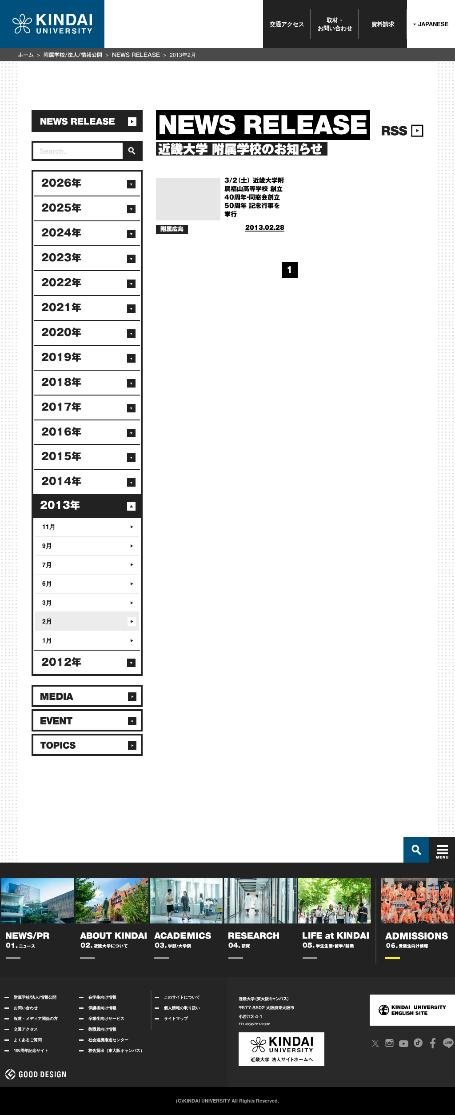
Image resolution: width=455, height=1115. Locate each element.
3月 (47, 602)
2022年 (61, 283)
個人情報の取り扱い (182, 1008)
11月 (49, 526)
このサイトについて (182, 997)
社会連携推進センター (108, 1040)
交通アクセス (287, 24)
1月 (47, 639)
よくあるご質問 (28, 1040)
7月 (47, 564)
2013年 (60, 505)
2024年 (61, 233)
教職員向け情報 (102, 1029)
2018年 (61, 382)
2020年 (61, 332)
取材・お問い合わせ (335, 24)
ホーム (26, 54)
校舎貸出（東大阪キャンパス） (116, 1050)
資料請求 (383, 24)
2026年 (61, 183)
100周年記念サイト (31, 1050)
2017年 (61, 407)
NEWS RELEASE (136, 54)
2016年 (61, 432)
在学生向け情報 (102, 997)
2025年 (61, 208)
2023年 (61, 258)
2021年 (61, 307)
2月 (47, 620)
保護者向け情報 (102, 1008)
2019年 (61, 357)
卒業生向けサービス (106, 1018)
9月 (47, 545)
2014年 (61, 481)
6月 (47, 583)
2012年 (61, 662)
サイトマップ (176, 1018)
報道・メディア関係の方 (36, 1018)
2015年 (61, 456)
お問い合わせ (26, 1008)
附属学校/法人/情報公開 (73, 54)
